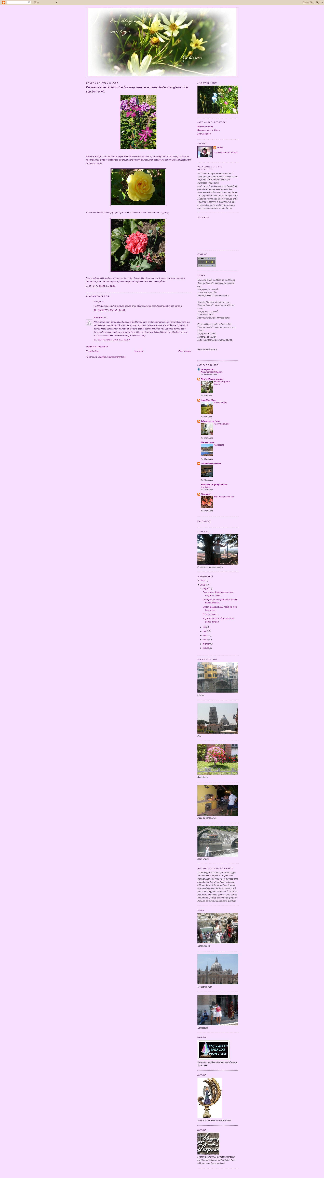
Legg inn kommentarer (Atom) (111, 357)
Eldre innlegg (184, 351)
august (206, 588)
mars (205, 640)
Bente (220, 148)
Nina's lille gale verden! (212, 379)
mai (205, 631)
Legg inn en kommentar (97, 347)
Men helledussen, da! (224, 497)
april (205, 635)
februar (206, 644)
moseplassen (207, 369)
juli (204, 627)
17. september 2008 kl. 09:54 (112, 340)
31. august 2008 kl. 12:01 (109, 310)
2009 (203, 580)
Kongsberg (219, 445)
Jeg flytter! (205, 487)
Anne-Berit (98, 317)
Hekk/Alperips (220, 403)
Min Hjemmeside (205, 126)
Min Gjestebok (204, 134)
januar (206, 648)
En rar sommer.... (210, 614)
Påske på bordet (221, 424)
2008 (203, 585)
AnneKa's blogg (208, 400)
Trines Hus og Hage (210, 421)
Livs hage (205, 494)
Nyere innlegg (92, 351)
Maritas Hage (207, 442)
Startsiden (138, 351)
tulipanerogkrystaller (211, 463)
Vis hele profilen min (225, 152)
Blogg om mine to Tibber (208, 130)
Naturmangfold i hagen (211, 372)
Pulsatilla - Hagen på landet (214, 484)
